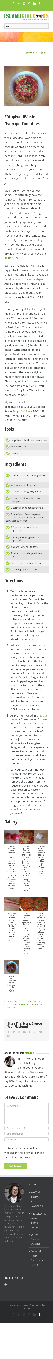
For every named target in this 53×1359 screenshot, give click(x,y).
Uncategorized (29, 1004)
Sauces (16, 1004)
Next (43, 53)
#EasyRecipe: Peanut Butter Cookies (39, 1220)
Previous (31, 53)
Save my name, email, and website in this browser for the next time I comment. (24, 1153)
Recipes (8, 1004)
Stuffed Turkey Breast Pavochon (37, 1199)
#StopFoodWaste (30, 1001)
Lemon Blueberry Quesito (37, 1239)
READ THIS (11, 258)
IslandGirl (13, 1001)
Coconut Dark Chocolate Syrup (37, 1258)
